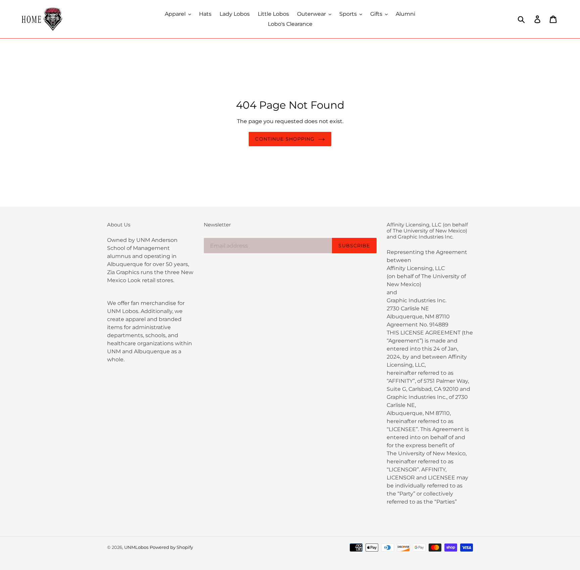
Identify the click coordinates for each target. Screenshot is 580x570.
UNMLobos (136, 547)
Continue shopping (285, 139)
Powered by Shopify (171, 547)
